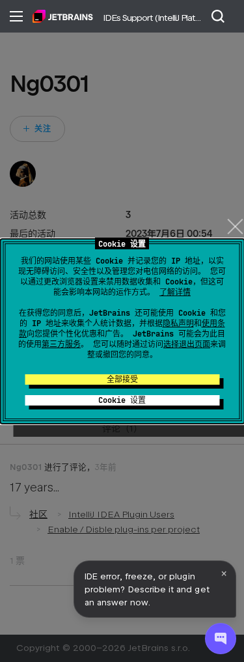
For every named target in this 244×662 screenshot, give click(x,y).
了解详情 (175, 292)
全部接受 (122, 379)
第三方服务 (61, 344)
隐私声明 (178, 323)
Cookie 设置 (122, 400)
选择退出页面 (186, 344)
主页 (63, 16)
